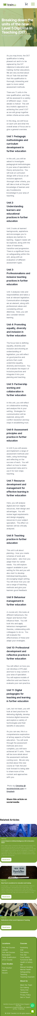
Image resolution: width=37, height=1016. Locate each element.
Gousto (5, 973)
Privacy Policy (25, 995)
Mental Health (25, 969)
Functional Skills (26, 960)
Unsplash (10, 791)
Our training (24, 987)
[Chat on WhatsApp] (32, 1005)
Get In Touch (25, 997)
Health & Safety (26, 962)
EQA (21, 950)
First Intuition (7, 968)
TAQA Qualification (9, 957)
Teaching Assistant (27, 977)
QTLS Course (7, 960)
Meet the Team (26, 985)
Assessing (24, 947)
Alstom (4, 970)
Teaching (3, 838)
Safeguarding (25, 972)
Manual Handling (26, 967)
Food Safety (25, 957)
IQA (21, 965)
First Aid (23, 955)
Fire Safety (24, 952)
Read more (6, 859)
